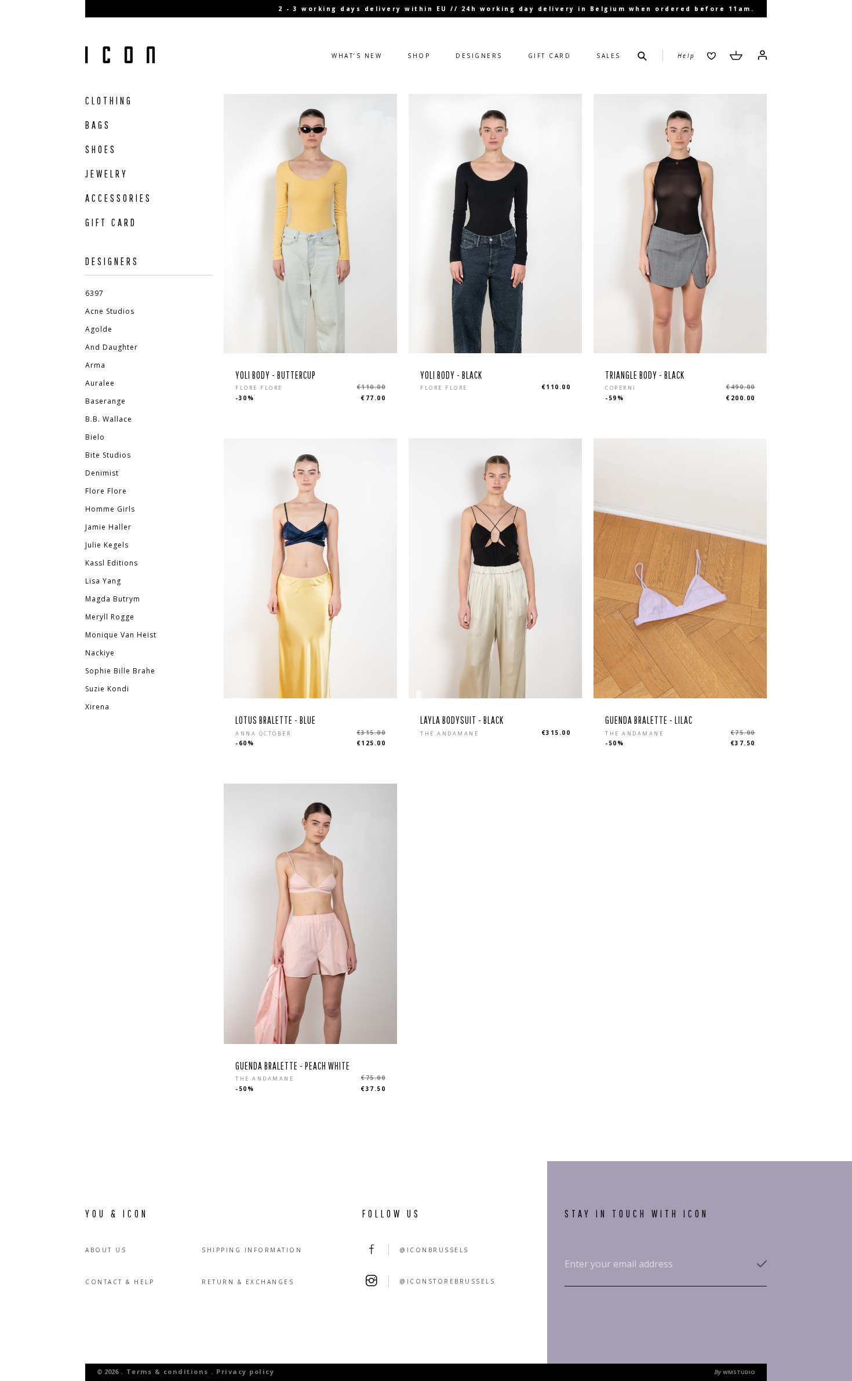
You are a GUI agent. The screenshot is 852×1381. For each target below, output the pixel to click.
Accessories (118, 198)
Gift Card (549, 56)
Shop (418, 56)
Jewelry (106, 174)
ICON (120, 55)
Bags (98, 125)
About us (105, 1250)
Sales (608, 56)
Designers (479, 56)
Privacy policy (245, 1371)
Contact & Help (119, 1282)
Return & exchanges (248, 1282)
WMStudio (739, 1372)
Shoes (100, 149)
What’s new (357, 56)
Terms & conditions (167, 1371)
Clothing (109, 101)
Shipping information (252, 1250)
